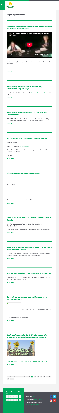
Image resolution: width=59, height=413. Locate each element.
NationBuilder (38, 399)
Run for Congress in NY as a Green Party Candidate (29, 273)
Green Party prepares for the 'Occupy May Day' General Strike (27, 113)
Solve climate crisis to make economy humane (27, 138)
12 (38, 376)
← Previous (10, 376)
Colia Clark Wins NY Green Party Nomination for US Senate (29, 218)
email (34, 396)
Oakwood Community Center (40, 93)
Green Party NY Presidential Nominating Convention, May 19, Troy (24, 87)
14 (44, 376)
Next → (12, 378)
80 (8, 378)
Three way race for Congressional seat (23, 173)
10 (32, 376)
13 (41, 376)
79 (49, 376)
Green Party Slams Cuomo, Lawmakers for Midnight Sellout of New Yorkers (29, 248)
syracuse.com (24, 146)
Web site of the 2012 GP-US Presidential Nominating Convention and (27, 361)
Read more (10, 72)
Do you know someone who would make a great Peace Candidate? (27, 298)
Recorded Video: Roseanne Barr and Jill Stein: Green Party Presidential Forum (29, 27)
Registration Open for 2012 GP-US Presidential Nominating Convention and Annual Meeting (27, 336)
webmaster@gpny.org (32, 404)
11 (35, 376)
